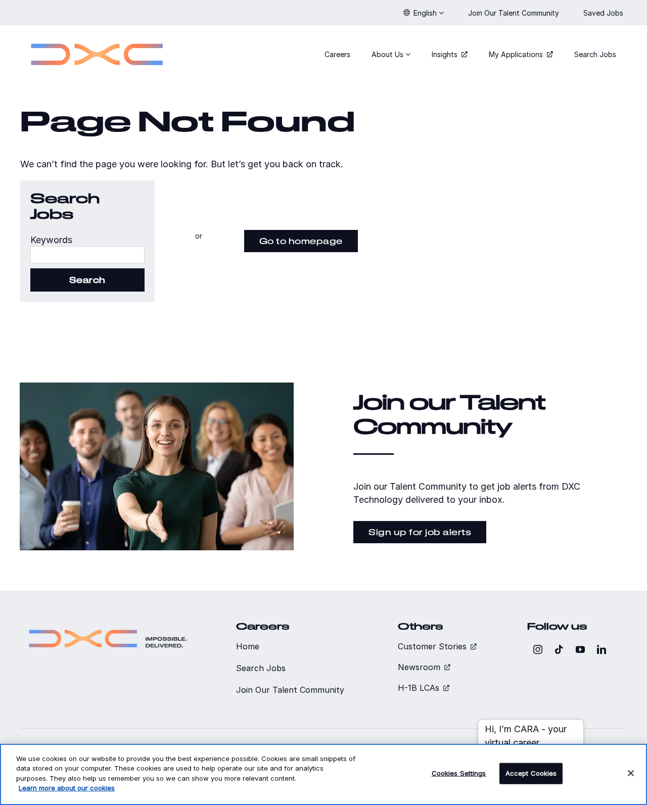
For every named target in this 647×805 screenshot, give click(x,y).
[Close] (631, 773)
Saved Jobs (604, 13)
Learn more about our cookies (67, 788)
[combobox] (87, 254)
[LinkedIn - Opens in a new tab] (601, 649)
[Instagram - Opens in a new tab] (537, 649)
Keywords (51, 239)
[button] (423, 12)
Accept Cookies (531, 773)
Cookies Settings (459, 773)
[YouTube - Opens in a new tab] (580, 649)
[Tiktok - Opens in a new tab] (559, 649)
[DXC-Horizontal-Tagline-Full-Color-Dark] (108, 625)
